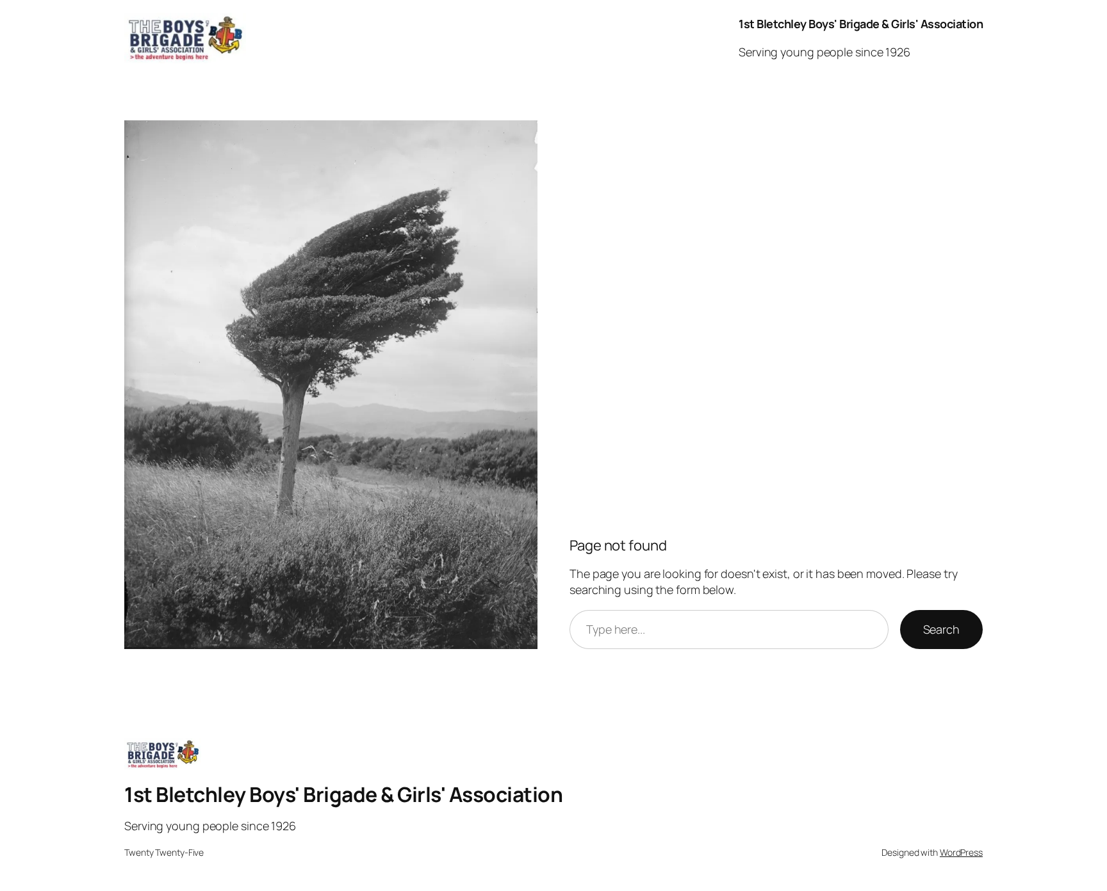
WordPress (961, 852)
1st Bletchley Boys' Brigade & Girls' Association (861, 23)
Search (941, 629)
